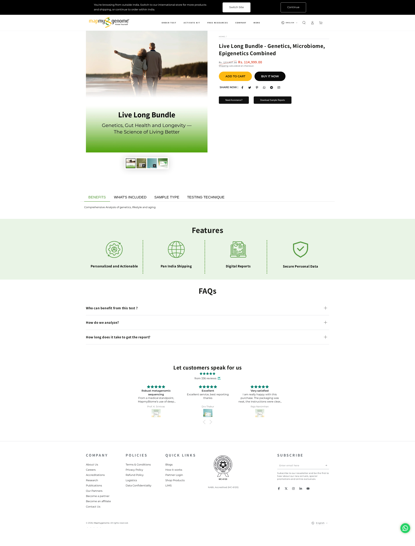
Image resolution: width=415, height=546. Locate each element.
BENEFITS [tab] (97, 197)
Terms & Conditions (138, 464)
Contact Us (93, 506)
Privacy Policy (134, 469)
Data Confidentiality (138, 485)
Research (92, 480)
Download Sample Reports (272, 100)
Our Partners (94, 490)
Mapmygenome (101, 523)
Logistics (131, 480)
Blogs (169, 464)
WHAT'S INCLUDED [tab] (130, 197)
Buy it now (270, 76)
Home (222, 37)
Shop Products (175, 480)
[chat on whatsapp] (405, 528)
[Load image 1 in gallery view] (131, 163)
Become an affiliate (98, 501)
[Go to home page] (110, 23)
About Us (92, 464)
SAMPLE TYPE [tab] (166, 197)
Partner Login (174, 475)
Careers (91, 469)
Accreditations (95, 475)
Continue (293, 7)
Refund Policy (135, 475)
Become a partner (97, 496)
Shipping (223, 66)
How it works (173, 469)
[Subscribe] (327, 465)
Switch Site (236, 7)
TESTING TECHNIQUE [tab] (206, 197)
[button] (304, 22)
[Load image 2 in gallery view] (163, 163)
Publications (94, 485)
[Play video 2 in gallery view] (152, 163)
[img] (207, 373)
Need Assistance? (233, 100)
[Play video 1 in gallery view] (141, 163)
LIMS (168, 485)
